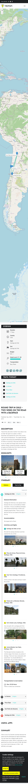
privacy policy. (18, 765)
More (18, 422)
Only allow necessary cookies (11, 773)
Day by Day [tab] (18, 485)
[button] (11, 166)
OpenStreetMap (19, 321)
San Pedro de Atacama (12, 393)
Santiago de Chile (10, 383)
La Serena (8, 386)
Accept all (5, 768)
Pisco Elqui (9, 390)
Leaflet (12, 321)
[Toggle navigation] (24, 5)
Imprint (24, 776)
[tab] (15, 494)
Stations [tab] (6, 485)
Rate (14, 422)
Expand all (24, 490)
